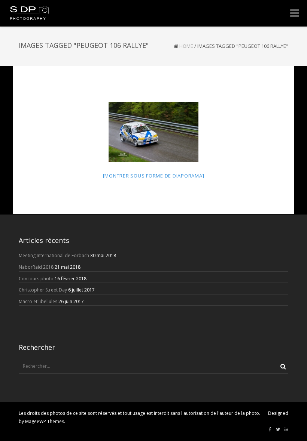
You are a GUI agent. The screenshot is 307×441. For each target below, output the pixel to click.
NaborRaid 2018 (36, 267)
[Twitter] (278, 429)
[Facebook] (270, 429)
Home (186, 46)
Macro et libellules (38, 301)
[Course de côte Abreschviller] (153, 132)
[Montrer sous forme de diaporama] (153, 175)
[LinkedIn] (286, 429)
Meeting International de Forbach (54, 255)
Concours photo (36, 278)
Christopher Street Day (43, 290)
